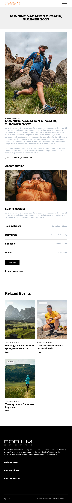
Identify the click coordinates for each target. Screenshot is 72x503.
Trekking (8, 118)
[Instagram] (9, 499)
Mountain (43, 303)
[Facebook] (5, 499)
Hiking (10, 303)
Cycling (10, 361)
